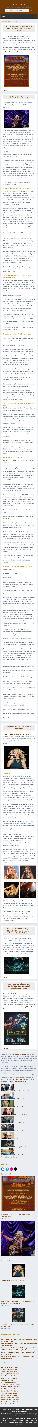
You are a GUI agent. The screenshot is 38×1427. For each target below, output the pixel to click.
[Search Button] (31, 10)
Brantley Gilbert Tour (21, 1147)
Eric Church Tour (19, 1107)
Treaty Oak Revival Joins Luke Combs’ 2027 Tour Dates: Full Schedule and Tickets (19, 986)
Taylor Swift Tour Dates (9, 1371)
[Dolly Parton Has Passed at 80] (18, 1238)
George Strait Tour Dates (9, 1367)
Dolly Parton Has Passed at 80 (19, 97)
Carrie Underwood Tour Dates (11, 1402)
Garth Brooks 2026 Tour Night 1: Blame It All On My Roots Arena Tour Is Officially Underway (19, 931)
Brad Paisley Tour (20, 1099)
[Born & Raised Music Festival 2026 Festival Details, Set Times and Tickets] (18, 1193)
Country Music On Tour (10, 51)
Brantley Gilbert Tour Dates (10, 1374)
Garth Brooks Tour (20, 1139)
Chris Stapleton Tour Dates (10, 1399)
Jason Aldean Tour (20, 1123)
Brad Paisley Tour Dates (9, 1378)
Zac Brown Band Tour (21, 1131)
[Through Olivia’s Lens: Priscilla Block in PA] (18, 1270)
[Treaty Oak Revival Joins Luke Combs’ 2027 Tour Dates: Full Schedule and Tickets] (18, 1315)
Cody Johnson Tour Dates (9, 1376)
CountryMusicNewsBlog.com (17, 1081)
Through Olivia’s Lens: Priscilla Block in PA (19, 728)
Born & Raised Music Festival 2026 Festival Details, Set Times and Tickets (19, 28)
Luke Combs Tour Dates (9, 1404)
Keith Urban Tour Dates (9, 1395)
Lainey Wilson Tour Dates (9, 1391)
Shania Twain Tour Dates (9, 1369)
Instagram (12, 916)
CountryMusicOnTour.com (17, 1054)
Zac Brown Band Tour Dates (10, 1384)
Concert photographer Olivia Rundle (15, 734)
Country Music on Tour (26, 1420)
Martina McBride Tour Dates (10, 1386)
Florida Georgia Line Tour (22, 1091)
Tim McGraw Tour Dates (9, 1157)
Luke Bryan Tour (19, 1155)
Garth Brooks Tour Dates (9, 1389)
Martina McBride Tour (21, 1115)
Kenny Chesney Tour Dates (10, 1397)
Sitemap (24, 1411)
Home (4, 16)
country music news (18, 1079)
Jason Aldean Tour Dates (9, 1380)
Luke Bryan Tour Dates (8, 1382)
